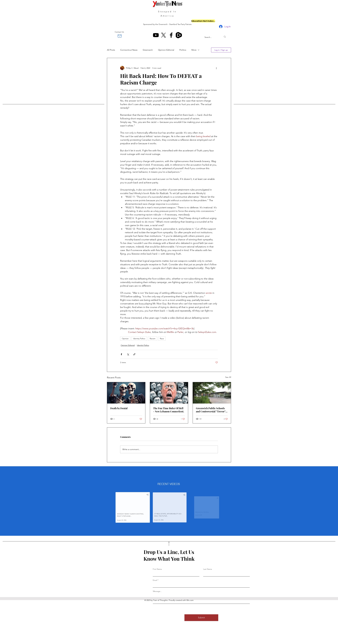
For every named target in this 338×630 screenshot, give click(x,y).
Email (155, 580)
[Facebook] (171, 35)
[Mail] (119, 36)
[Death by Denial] (126, 393)
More (193, 50)
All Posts (111, 50)
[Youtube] (155, 35)
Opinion (125, 338)
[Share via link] (134, 354)
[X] (163, 35)
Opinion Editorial (166, 50)
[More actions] (216, 68)
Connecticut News (128, 50)
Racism (152, 338)
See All (228, 377)
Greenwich (148, 50)
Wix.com (190, 600)
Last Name (207, 569)
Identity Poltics (139, 338)
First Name (157, 569)
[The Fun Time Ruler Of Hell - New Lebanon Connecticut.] (169, 393)
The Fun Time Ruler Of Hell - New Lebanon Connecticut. (168, 410)
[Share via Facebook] (121, 354)
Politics (182, 50)
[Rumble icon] (178, 35)
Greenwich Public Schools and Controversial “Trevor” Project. (211, 410)
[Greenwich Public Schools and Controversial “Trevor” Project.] (212, 393)
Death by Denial (119, 408)
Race (162, 338)
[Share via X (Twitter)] (128, 354)
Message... (157, 591)
